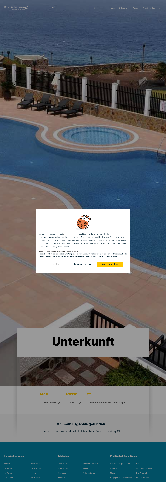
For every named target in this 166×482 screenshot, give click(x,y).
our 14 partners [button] (69, 234)
